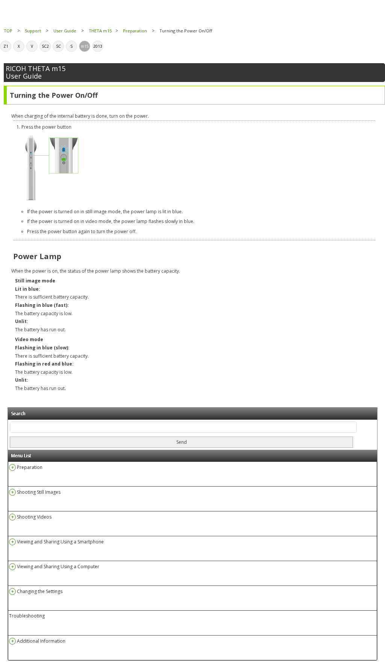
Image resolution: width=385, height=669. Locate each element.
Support (33, 30)
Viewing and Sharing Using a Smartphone (60, 542)
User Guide (64, 30)
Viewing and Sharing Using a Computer (58, 566)
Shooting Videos (34, 517)
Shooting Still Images (39, 492)
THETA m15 (100, 30)
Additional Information (41, 641)
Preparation (135, 30)
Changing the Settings (39, 591)
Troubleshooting (27, 616)
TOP (8, 30)
